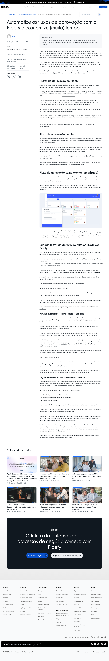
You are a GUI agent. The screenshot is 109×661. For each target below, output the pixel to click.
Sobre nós (5, 591)
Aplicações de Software (27, 608)
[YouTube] (102, 644)
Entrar (95, 7)
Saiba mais (79, 2)
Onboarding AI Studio (62, 594)
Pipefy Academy (96, 594)
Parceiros (5, 601)
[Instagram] (105, 644)
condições (43, 309)
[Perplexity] (98, 637)
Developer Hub (95, 604)
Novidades (94, 611)
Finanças (40, 591)
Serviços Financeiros (26, 591)
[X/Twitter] (98, 644)
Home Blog (12, 14)
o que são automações (61, 302)
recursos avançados (68, 96)
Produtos (36, 7)
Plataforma (27, 7)
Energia (22, 611)
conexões (50, 279)
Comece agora (95, 601)
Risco (39, 594)
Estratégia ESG (7, 614)
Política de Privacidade (83, 652)
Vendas (40, 601)
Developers (77, 630)
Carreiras (5, 597)
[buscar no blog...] (89, 14)
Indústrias (44, 7)
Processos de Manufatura (27, 594)
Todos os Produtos (61, 591)
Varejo (22, 604)
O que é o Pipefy (7, 594)
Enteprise (58, 619)
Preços (93, 614)
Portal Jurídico (95, 618)
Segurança (94, 608)
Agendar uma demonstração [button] (67, 555)
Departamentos (54, 7)
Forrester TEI (77, 608)
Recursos (64, 7)
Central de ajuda (96, 591)
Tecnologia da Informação (45, 620)
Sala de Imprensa (8, 604)
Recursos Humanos (43, 604)
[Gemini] (102, 637)
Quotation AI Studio (61, 604)
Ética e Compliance (8, 611)
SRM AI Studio (60, 601)
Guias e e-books (78, 601)
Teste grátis (103, 7)
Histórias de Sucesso (80, 594)
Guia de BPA (77, 621)
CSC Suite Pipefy (43, 597)
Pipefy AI (58, 622)
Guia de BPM (77, 618)
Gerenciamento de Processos (28, 14)
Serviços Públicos (25, 614)
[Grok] (95, 637)
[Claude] (105, 637)
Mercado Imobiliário (26, 597)
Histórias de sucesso (9, 608)
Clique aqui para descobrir (75, 283)
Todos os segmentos (26, 601)
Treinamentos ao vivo (80, 611)
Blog (75, 591)
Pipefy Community (96, 597)
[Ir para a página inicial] (5, 7)
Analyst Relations (61, 625)
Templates (77, 597)
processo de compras (91, 270)
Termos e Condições (99, 652)
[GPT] (92, 637)
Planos (72, 7)
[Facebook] (95, 644)
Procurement (41, 616)
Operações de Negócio (44, 613)
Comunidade (77, 614)
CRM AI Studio (60, 597)
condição (64, 344)
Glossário (76, 604)
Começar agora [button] (36, 555)
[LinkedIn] (92, 644)
